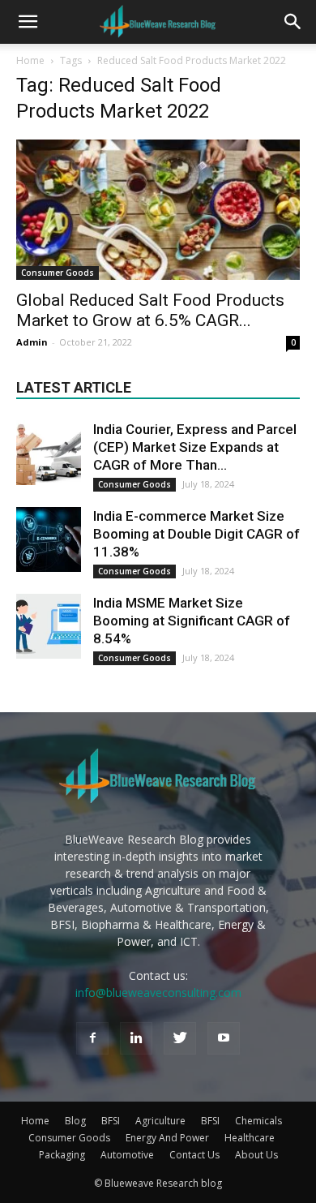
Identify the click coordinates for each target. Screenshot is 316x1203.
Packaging (62, 1155)
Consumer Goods (57, 272)
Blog (75, 1121)
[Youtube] (223, 1038)
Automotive (127, 1155)
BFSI (110, 1121)
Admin (32, 342)
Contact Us (194, 1155)
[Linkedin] (136, 1038)
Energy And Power (167, 1138)
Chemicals (258, 1121)
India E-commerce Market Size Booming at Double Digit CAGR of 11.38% (196, 534)
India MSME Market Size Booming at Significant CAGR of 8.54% (191, 621)
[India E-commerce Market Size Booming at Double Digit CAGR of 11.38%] (48, 539)
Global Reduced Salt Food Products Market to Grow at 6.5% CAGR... (150, 310)
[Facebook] (92, 1038)
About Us (256, 1155)
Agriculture (160, 1121)
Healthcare (249, 1138)
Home (30, 60)
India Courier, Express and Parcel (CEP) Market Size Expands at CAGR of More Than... (195, 447)
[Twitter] (180, 1038)
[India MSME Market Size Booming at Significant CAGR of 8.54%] (48, 626)
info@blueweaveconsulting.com (158, 992)
